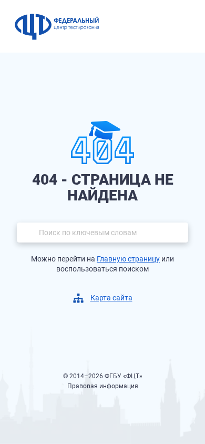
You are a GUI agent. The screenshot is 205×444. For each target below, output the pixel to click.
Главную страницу (128, 259)
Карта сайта (111, 298)
